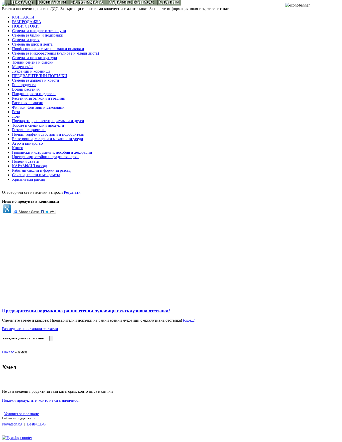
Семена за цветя (26, 40)
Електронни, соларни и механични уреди (47, 139)
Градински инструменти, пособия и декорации (52, 152)
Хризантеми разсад (28, 179)
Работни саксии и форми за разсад (41, 170)
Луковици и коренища (31, 71)
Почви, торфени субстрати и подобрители (48, 134)
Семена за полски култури (34, 58)
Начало (8, 352)
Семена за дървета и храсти (35, 80)
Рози (16, 112)
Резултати (72, 192)
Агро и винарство (27, 143)
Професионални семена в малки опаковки (48, 49)
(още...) (189, 320)
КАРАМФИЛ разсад (29, 166)
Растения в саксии (27, 103)
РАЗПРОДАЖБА (26, 22)
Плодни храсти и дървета (34, 94)
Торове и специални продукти (38, 125)
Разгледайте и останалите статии (30, 329)
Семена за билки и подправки (37, 35)
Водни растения (26, 89)
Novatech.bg (12, 424)
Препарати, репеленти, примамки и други (48, 121)
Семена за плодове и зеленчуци (39, 31)
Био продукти (24, 85)
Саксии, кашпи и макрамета (36, 175)
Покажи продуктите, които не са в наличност (41, 400)
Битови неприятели (29, 130)
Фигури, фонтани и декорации (38, 107)
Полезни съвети (25, 161)
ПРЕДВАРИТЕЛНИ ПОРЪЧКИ (39, 76)
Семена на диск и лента (32, 44)
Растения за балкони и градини (38, 98)
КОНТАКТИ (23, 17)
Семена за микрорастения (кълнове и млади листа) (55, 53)
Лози (16, 116)
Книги (17, 148)
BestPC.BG (36, 424)
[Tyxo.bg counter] (17, 437)
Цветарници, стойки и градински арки (45, 157)
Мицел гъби (22, 67)
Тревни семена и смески (33, 62)
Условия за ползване (21, 414)
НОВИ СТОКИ (25, 26)
